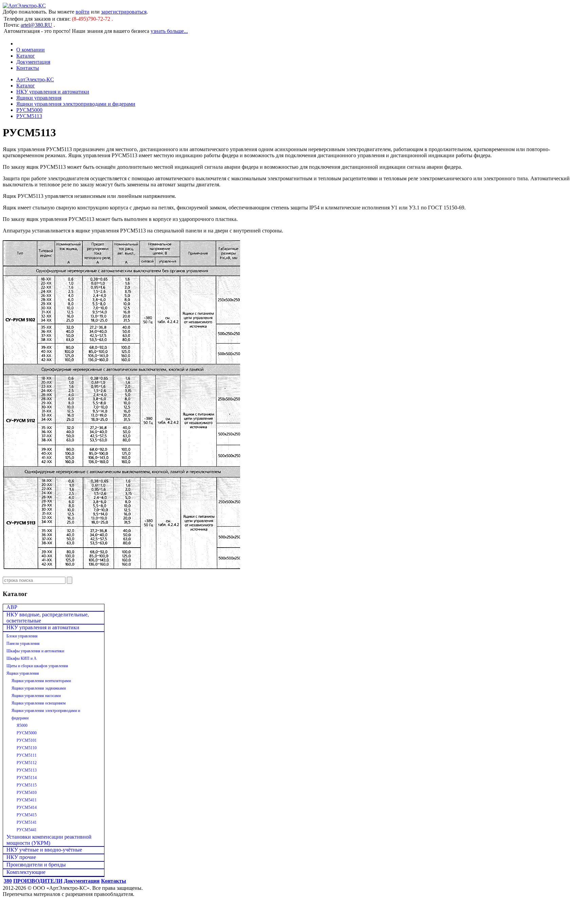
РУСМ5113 (29, 116)
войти (83, 12)
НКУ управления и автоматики (52, 92)
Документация (33, 62)
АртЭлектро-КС (35, 79)
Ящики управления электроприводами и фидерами (75, 104)
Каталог (25, 56)
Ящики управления (38, 98)
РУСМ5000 (29, 110)
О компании (30, 50)
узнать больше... (169, 31)
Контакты (27, 68)
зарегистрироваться (123, 12)
